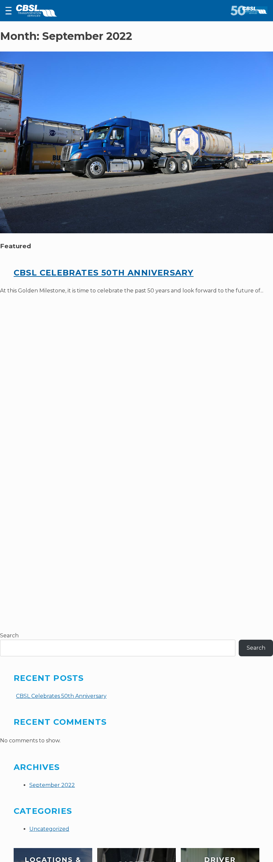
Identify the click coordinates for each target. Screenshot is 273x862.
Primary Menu (8, 11)
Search (9, 635)
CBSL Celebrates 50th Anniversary (103, 272)
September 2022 (52, 785)
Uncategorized (49, 829)
